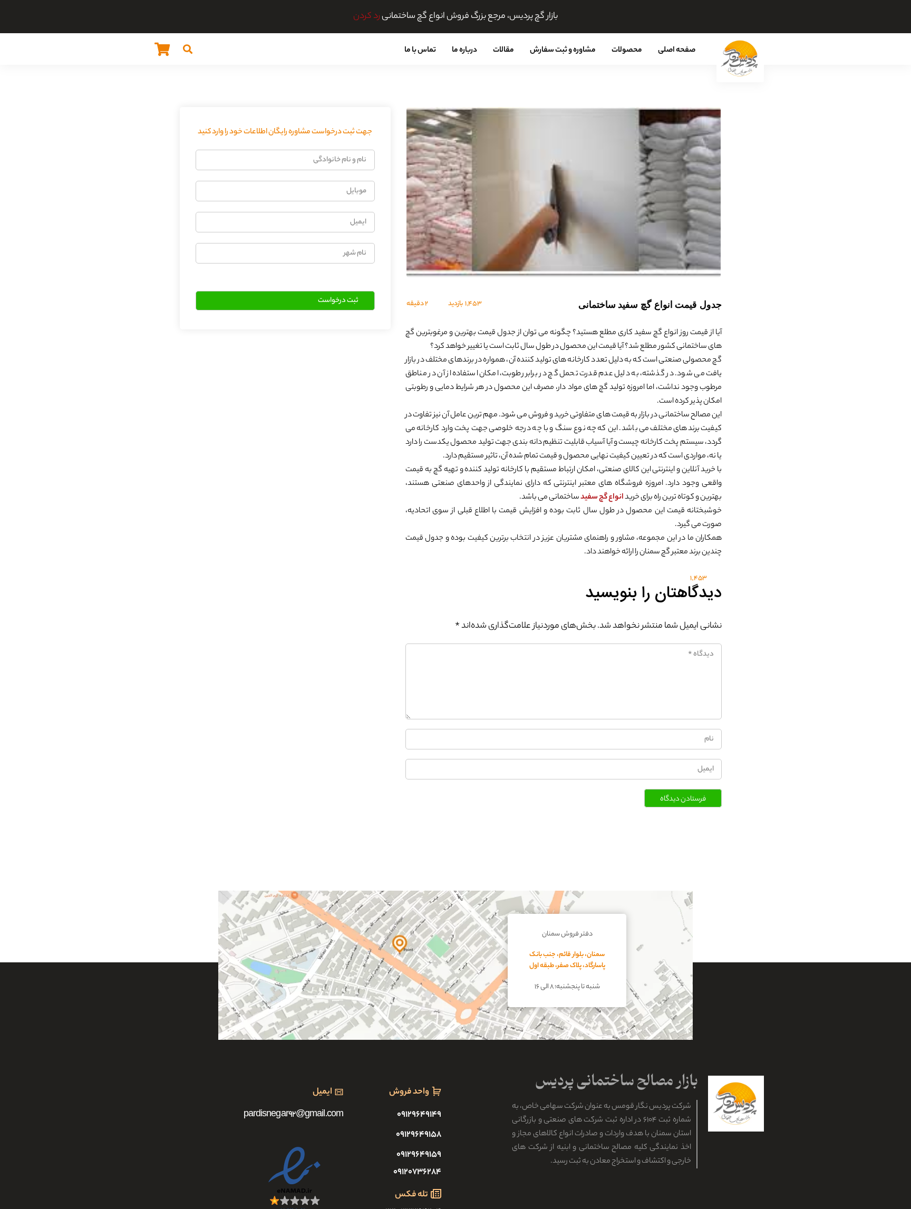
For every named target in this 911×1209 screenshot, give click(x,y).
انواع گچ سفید (602, 497)
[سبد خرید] (162, 49)
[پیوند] (740, 58)
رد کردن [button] (366, 16)
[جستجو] (187, 49)
